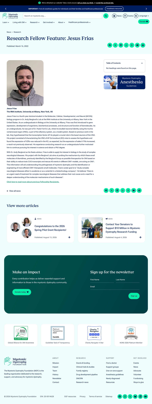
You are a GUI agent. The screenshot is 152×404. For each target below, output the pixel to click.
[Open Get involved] (54, 22)
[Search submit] (105, 15)
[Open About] (64, 22)
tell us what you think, (85, 3)
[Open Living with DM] (25, 22)
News (9, 32)
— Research (16, 32)
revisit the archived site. (105, 3)
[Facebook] (119, 396)
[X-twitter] (130, 396)
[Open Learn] (8, 22)
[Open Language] (148, 16)
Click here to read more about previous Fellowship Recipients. (33, 182)
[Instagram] (125, 396)
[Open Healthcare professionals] (89, 22)
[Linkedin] (140, 396)
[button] (5, 8)
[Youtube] (145, 396)
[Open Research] (38, 22)
